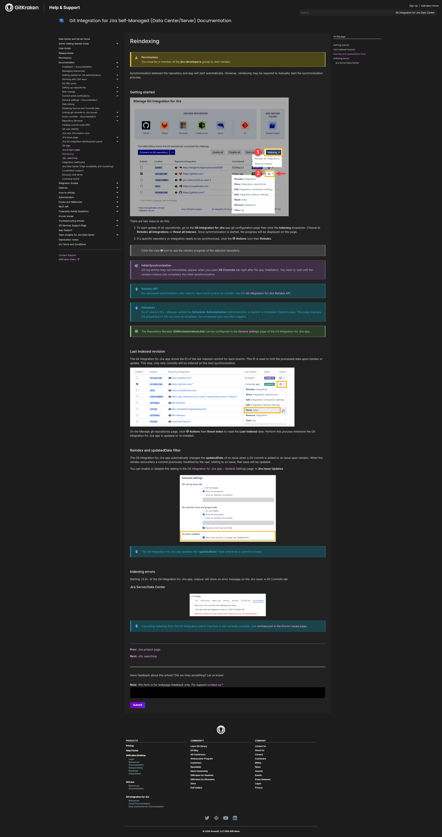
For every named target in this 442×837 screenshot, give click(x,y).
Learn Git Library (198, 746)
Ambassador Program (201, 758)
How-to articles (67, 192)
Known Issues (66, 216)
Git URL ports (69, 83)
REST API (63, 206)
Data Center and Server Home (74, 39)
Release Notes (66, 53)
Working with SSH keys (74, 79)
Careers (259, 754)
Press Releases (263, 779)
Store (193, 783)
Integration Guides (68, 183)
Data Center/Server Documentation (146, 806)
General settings (248, 331)
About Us (259, 750)
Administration (66, 197)
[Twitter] (207, 818)
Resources (134, 762)
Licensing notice (70, 179)
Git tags (66, 145)
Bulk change (68, 91)
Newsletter (195, 767)
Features (63, 188)
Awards (259, 771)
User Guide (65, 48)
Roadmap (133, 770)
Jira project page (71, 149)
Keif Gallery (196, 787)
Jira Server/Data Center (347, 62)
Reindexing (68, 154)
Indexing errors (341, 58)
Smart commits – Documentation (79, 116)
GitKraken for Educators (202, 779)
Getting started (341, 44)
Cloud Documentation (139, 803)
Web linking (68, 104)
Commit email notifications (76, 96)
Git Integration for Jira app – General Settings (217, 468)
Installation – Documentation (77, 67)
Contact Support (67, 255)
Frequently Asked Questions (74, 211)
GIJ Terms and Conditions (72, 244)
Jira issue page (70, 137)
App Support (65, 230)
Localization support (73, 170)
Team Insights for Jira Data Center (76, 235)
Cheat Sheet (135, 773)
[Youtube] (225, 818)
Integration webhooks (73, 162)
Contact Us (260, 746)
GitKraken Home (430, 5)
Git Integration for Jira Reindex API (268, 293)
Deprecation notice (68, 239)
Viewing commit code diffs (76, 125)
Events (258, 775)
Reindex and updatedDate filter (349, 53)
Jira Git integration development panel (82, 141)
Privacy (259, 787)
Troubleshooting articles (71, 221)
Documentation (67, 62)
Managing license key (73, 71)
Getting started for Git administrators (81, 75)
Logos (258, 783)
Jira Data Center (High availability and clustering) (87, 166)
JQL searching (69, 158)
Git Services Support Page (72, 225)
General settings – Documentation (80, 100)
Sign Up (413, 5)
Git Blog (194, 750)
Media (258, 762)
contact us (214, 684)
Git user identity (70, 129)
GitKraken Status (68, 259)
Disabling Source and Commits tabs (81, 108)
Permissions (65, 58)
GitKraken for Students (201, 775)
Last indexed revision (344, 49)
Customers (195, 762)
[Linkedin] (235, 818)
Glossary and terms (72, 174)
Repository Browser (72, 120)
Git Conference (197, 754)
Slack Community (199, 771)
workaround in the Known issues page (281, 626)
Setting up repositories (74, 87)
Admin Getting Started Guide (74, 43)
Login (131, 759)
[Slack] (216, 818)
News (258, 767)
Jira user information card (75, 133)
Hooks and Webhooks (70, 202)
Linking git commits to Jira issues (79, 112)
